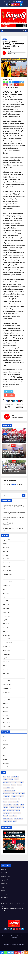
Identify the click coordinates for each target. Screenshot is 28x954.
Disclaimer (22, 941)
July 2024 (5, 620)
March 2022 (6, 719)
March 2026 (6, 559)
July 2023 (5, 658)
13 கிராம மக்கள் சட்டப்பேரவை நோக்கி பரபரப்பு (19, 406)
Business (5, 779)
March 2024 (6, 631)
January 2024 (6, 639)
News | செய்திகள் (14, 948)
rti (18, 799)
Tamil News (15, 804)
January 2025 (6, 612)
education (13, 785)
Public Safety (13, 799)
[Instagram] (5, 84)
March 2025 (6, 604)
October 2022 (6, 692)
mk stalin (18, 793)
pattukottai (13, 796)
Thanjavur (5, 807)
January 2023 (6, 681)
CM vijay (15, 782)
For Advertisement (14, 944)
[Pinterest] (16, 84)
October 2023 (6, 646)
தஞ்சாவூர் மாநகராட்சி (7, 813)
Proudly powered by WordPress (9, 935)
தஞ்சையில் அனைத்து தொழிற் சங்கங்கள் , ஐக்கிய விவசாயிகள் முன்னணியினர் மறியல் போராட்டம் (13, 506)
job (12, 787)
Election (19, 785)
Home (5, 941)
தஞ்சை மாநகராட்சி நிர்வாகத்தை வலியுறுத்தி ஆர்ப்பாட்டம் (11, 469)
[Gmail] (11, 84)
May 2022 (5, 711)
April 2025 (5, 601)
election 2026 (6, 787)
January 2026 (6, 566)
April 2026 (5, 555)
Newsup (23, 935)
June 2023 (6, 661)
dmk (4, 785)
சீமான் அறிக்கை (10, 810)
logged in (13, 484)
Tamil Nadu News (7, 804)
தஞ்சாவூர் (18, 810)
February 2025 (7, 608)
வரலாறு (4, 751)
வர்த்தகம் (5, 755)
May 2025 (5, 597)
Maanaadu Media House (9, 790)
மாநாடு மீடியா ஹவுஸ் (7, 821)
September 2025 (7, 582)
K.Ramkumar (13, 51)
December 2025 (7, 570)
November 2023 (7, 642)
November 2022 (7, 688)
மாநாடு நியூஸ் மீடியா (18, 818)
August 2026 (6, 540)
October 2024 (6, 616)
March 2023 (6, 673)
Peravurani (20, 796)
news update (6, 796)
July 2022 (5, 703)
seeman (5, 801)
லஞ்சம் (14, 821)
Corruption (21, 782)
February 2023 (7, 677)
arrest (8, 776)
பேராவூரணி (5, 815)
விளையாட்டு (6, 763)
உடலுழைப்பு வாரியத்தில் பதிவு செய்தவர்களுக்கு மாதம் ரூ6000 (13, 453)
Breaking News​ (15, 776)
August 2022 (6, 700)
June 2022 (6, 707)
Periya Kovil (6, 799)
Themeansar (14, 937)
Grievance (21, 944)
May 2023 (5, 665)
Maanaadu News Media (8, 793)
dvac (8, 785)
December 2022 (7, 684)
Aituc (4, 776)
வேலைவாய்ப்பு (6, 767)
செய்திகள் (4, 39)
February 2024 (7, 635)
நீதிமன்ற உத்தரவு (17, 813)
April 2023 (5, 669)
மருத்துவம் (5, 748)
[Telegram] (11, 82)
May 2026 (5, 551)
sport (10, 801)
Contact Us (16, 941)
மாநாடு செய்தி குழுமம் (7, 818)
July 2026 (5, 543)
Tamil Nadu (15, 801)
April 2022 (5, 715)
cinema (16, 779)
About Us (10, 941)
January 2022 (6, 726)
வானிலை (5, 759)
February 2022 (7, 722)
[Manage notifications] (24, 951)
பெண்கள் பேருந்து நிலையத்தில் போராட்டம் (9, 406)
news (5, 399)
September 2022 (7, 696)
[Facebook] (16, 82)
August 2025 (6, 585)
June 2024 (6, 623)
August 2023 (6, 654)
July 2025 (5, 589)
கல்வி (4, 736)
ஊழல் (4, 810)
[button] (23, 30)
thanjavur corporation (15, 807)
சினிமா (4, 740)
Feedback (6, 944)
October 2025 (6, 578)
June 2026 (6, 547)
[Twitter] (21, 82)
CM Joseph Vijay (7, 782)
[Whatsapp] (5, 82)
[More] (21, 84)
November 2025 (7, 574)
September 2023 (7, 650)
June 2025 (6, 593)
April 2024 (5, 627)
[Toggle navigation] (13, 31)
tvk (23, 807)
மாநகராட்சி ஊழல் (13, 815)
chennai (11, 779)
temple (22, 804)
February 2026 (7, 562)
